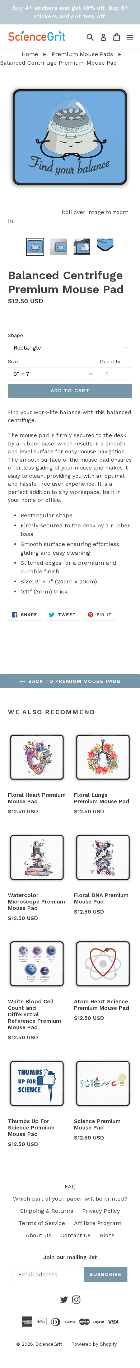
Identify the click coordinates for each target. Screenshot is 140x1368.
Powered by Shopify (94, 1344)
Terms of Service (42, 1223)
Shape (15, 335)
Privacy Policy (101, 1210)
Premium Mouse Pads (82, 54)
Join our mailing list (70, 1257)
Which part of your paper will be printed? (70, 1198)
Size (13, 361)
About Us (38, 1235)
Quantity (110, 361)
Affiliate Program (97, 1223)
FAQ (70, 1186)
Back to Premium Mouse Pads (74, 681)
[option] (35, 247)
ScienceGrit (49, 1344)
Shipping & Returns (46, 1210)
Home (19, 54)
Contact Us (75, 1235)
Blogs (107, 1235)
